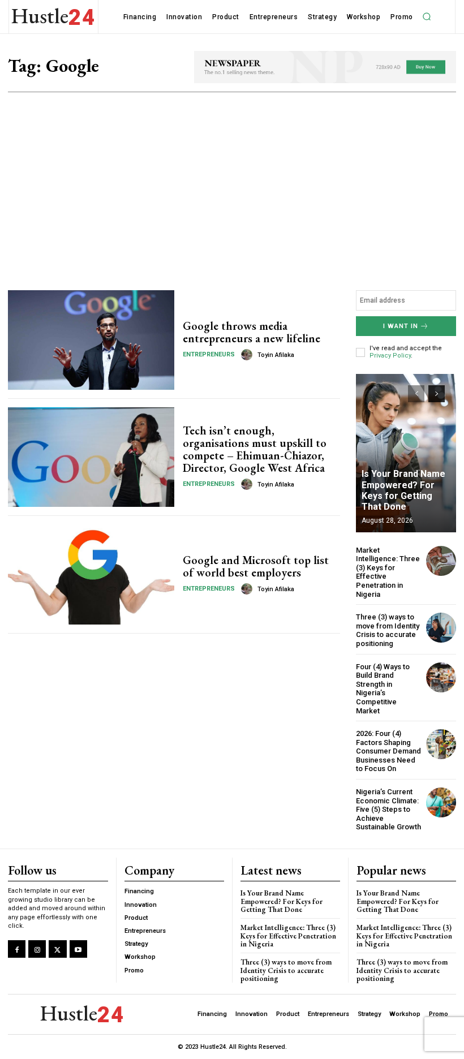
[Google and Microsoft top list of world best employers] (91, 574)
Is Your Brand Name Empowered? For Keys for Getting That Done (403, 490)
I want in (400, 326)
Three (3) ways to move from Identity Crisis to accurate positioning (387, 630)
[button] (426, 17)
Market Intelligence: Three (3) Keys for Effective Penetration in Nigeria (288, 936)
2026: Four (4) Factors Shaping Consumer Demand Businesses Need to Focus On (388, 751)
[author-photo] (248, 354)
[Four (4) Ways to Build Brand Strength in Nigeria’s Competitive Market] (441, 677)
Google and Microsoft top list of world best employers (256, 566)
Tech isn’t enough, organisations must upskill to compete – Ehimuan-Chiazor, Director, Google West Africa (254, 449)
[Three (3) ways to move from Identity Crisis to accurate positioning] (441, 628)
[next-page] (436, 393)
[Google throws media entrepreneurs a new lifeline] (91, 340)
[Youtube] (78, 949)
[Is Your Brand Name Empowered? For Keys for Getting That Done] (406, 453)
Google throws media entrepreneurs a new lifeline (251, 332)
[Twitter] (57, 949)
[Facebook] (16, 949)
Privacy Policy (390, 355)
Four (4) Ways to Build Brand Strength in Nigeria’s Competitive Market (383, 688)
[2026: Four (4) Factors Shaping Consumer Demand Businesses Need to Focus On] (441, 744)
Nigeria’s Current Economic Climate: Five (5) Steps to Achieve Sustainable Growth (388, 809)
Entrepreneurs (209, 354)
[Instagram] (37, 949)
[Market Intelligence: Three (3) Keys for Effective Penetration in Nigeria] (441, 561)
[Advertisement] (232, 177)
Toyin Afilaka (275, 355)
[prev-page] (416, 393)
